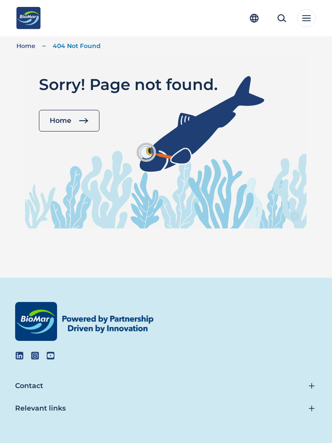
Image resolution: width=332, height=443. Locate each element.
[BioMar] (28, 18)
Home (25, 46)
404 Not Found (77, 46)
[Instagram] (35, 355)
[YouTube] (50, 355)
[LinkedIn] (19, 355)
